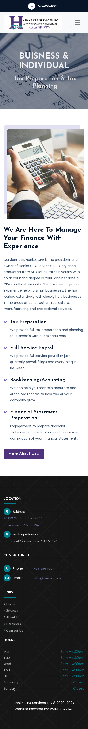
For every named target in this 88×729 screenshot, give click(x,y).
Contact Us (14, 630)
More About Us (22, 454)
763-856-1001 (47, 6)
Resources (13, 624)
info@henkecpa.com (48, 578)
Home (10, 604)
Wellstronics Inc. (61, 709)
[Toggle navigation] (77, 22)
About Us (13, 617)
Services (12, 611)
